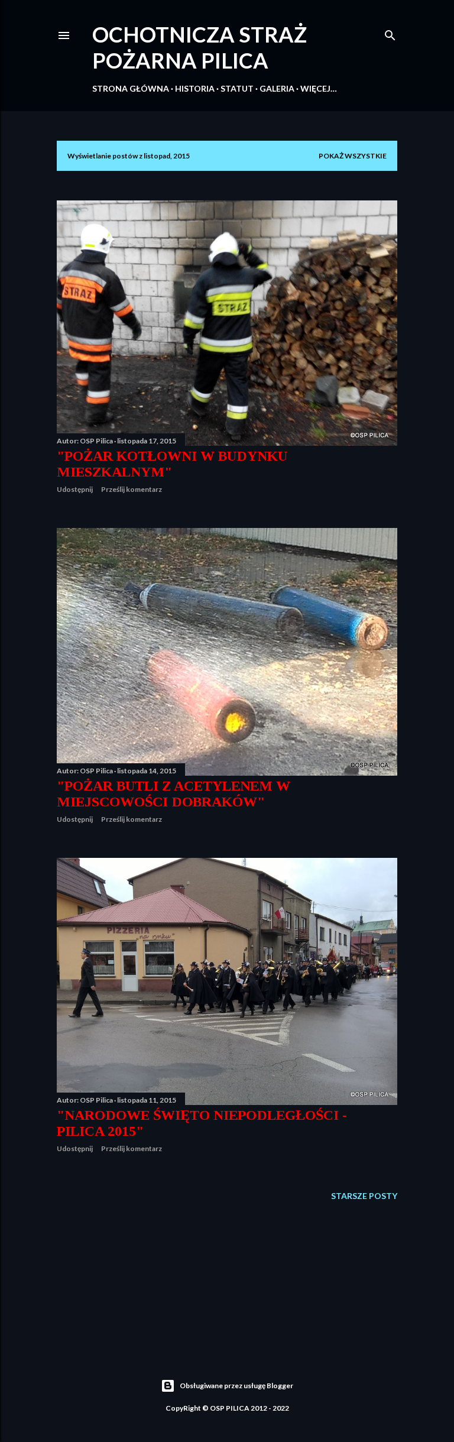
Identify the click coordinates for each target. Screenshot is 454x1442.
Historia (195, 88)
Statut (237, 88)
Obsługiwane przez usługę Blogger (236, 1385)
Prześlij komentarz (131, 489)
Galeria (277, 88)
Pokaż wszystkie (353, 155)
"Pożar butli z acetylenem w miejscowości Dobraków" (173, 793)
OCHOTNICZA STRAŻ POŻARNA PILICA (199, 47)
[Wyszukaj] (390, 32)
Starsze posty (364, 1196)
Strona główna (130, 88)
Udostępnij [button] (75, 489)
